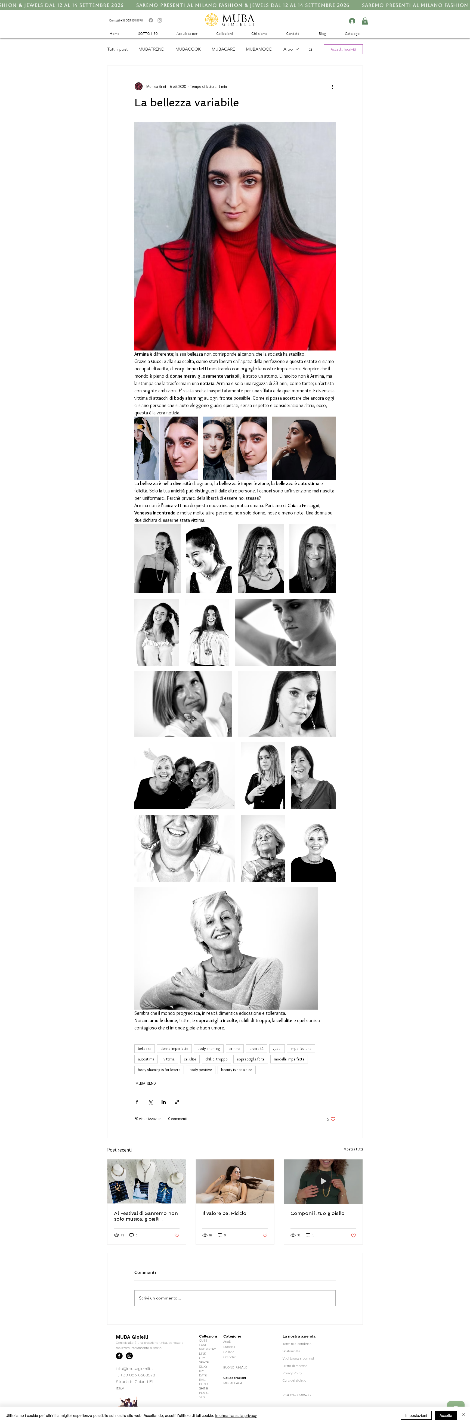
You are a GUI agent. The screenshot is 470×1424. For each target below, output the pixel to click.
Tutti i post (117, 49)
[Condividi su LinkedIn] (163, 1102)
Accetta (446, 1415)
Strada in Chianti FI (134, 1381)
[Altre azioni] (332, 86)
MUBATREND (151, 49)
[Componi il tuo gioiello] (323, 1181)
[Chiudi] (463, 1415)
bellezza (144, 1048)
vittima (169, 1059)
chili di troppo (216, 1059)
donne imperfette (174, 1048)
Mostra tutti (353, 1149)
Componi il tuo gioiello (317, 1213)
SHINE (203, 1388)
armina (234, 1048)
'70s (202, 1397)
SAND (203, 1345)
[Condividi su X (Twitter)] (150, 1102)
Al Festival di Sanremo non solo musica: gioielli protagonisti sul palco (146, 1216)
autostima (146, 1059)
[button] (365, 20)
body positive (201, 1069)
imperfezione (300, 1048)
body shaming (208, 1048)
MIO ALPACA (232, 1383)
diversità (256, 1048)
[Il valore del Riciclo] (235, 1181)
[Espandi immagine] (166, 448)
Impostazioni (416, 1415)
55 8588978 (135, 20)
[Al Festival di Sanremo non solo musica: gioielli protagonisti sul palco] (146, 1181)
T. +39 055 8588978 (135, 1375)
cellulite (190, 1059)
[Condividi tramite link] (177, 1102)
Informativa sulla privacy (236, 1415)
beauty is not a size (236, 1069)
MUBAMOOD (259, 49)
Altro (288, 49)
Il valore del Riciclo (224, 1213)
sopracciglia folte (251, 1059)
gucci (277, 1048)
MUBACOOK (188, 49)
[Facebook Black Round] (119, 1355)
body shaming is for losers (159, 1069)
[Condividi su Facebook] (137, 1102)
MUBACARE (223, 49)
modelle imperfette (289, 1059)
